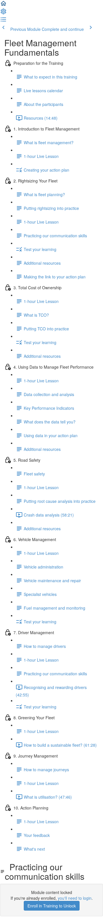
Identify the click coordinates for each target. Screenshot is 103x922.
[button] (3, 5)
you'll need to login (75, 898)
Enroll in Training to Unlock (51, 906)
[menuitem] (3, 13)
